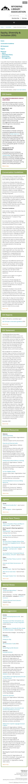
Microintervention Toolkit (9, 643)
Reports (3, 49)
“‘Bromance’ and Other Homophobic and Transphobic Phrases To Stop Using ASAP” (13, 621)
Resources (3, 51)
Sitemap (24, 18)
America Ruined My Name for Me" (11, 616)
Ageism (4, 53)
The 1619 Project (7, 569)
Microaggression (6, 58)
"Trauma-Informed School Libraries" (12, 600)
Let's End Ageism (7, 509)
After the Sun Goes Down (9, 571)
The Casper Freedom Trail (9, 576)
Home (2, 27)
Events (2, 41)
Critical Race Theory (7, 54)
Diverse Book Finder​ (8, 435)
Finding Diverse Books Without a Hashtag (13, 460)
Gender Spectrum (14, 134)
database (5, 674)
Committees (8, 27)
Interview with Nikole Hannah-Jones (12, 563)
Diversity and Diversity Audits (10, 443)
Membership (15, 18)
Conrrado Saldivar (21, 89)
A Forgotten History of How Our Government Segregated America (13, 542)
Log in (24, 2)
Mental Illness (6, 56)
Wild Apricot (16, 782)
